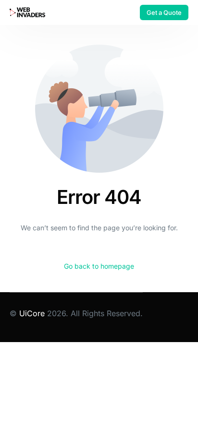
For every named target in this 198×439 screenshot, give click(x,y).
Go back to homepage (99, 266)
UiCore (32, 313)
